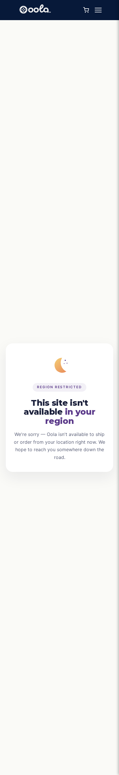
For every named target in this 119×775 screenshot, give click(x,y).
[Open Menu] (98, 10)
